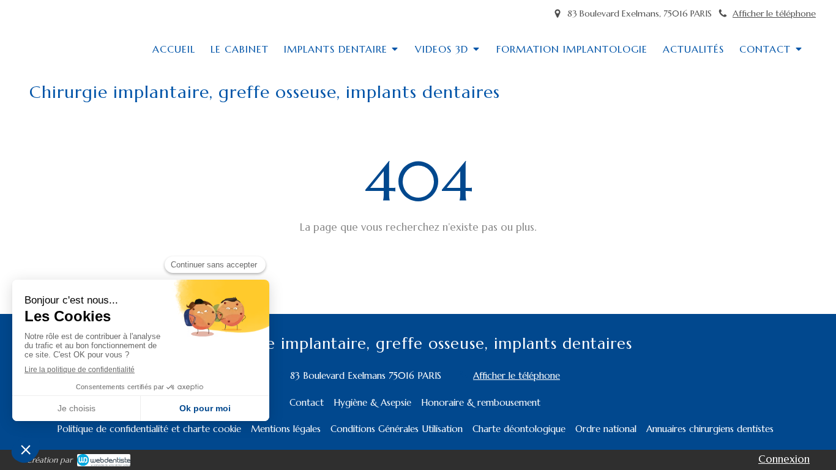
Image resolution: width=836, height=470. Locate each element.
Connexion (784, 459)
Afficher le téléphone (774, 13)
